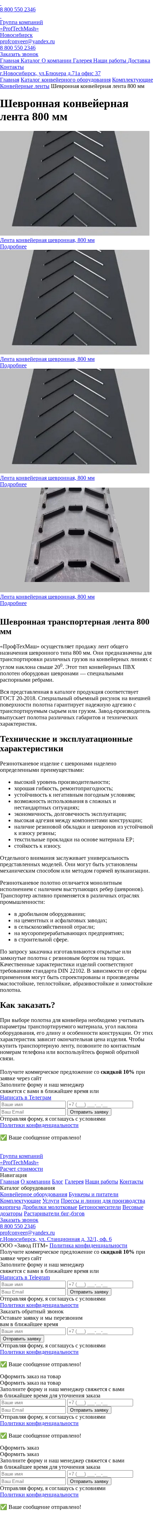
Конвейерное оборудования (33, 1194)
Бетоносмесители (100, 1207)
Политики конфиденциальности (39, 1125)
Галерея (74, 1182)
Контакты (131, 1182)
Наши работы (101, 1182)
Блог (57, 1182)
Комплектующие (20, 1201)
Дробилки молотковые (49, 1207)
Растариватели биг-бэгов (54, 1213)
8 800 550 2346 (18, 9)
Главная (9, 1182)
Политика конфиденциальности (88, 1245)
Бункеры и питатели (93, 1194)
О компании (36, 1182)
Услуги (50, 1201)
